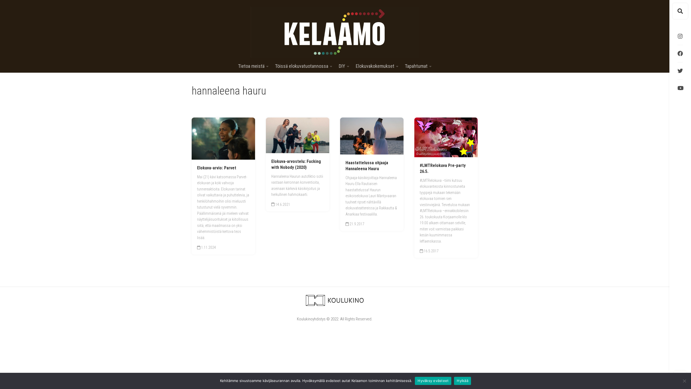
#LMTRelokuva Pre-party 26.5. (443, 168)
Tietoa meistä (251, 66)
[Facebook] (680, 53)
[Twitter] (680, 70)
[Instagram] (680, 36)
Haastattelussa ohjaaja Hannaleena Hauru (367, 166)
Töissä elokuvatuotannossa (301, 66)
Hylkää (462, 380)
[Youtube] (680, 88)
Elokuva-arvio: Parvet (216, 167)
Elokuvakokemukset (375, 66)
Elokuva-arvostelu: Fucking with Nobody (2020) (296, 164)
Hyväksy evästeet (433, 380)
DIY (342, 66)
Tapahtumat (416, 66)
